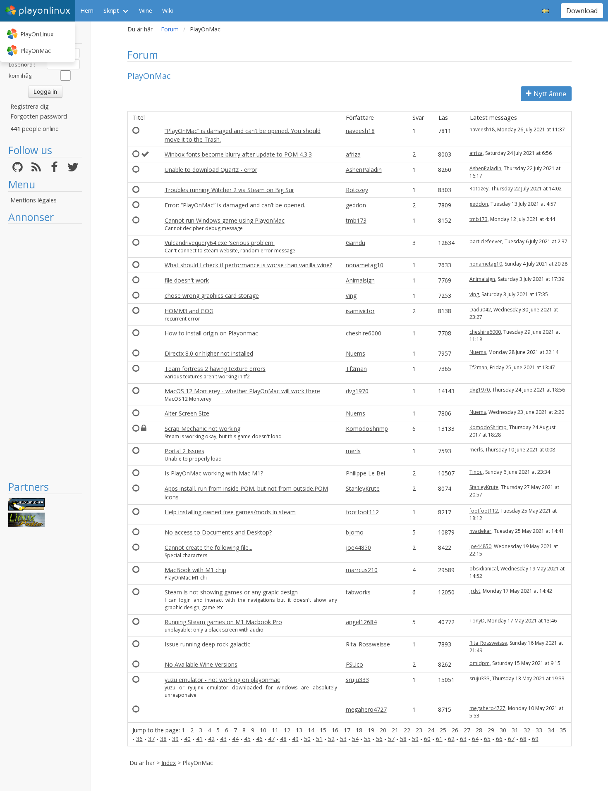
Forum (170, 29)
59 (415, 739)
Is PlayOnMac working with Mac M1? (214, 473)
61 (439, 739)
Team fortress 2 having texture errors (215, 369)
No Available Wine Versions (201, 664)
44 (235, 739)
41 (199, 739)
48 (283, 739)
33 (539, 730)
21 (395, 730)
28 (479, 730)
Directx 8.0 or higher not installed (209, 353)
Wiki (167, 10)
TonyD (477, 620)
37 (151, 739)
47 (271, 739)
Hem (86, 10)
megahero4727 (366, 709)
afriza (353, 154)
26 (455, 730)
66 (499, 739)
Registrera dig (29, 106)
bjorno (355, 532)
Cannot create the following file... (208, 547)
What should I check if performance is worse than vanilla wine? (248, 265)
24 (431, 730)
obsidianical (483, 568)
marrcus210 (362, 570)
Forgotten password (38, 116)
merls (353, 451)
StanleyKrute (363, 488)
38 (163, 739)
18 (359, 730)
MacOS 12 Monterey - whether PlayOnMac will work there (242, 391)
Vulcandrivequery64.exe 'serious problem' (220, 243)
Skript (111, 10)
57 (391, 739)
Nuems (355, 353)
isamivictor (360, 311)
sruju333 (357, 680)
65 (487, 739)
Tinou (476, 471)
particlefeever (485, 241)
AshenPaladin (364, 169)
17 (347, 730)
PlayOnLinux (36, 34)
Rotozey (357, 190)
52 (331, 739)
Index (168, 763)
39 (175, 739)
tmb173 (356, 220)
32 (527, 730)
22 (407, 730)
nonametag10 (364, 265)
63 (463, 739)
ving (351, 295)
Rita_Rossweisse (368, 644)
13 (299, 730)
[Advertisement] (45, 352)
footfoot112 (362, 512)
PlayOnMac (35, 51)
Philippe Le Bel (365, 473)
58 (403, 739)
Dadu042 (480, 309)
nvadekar (480, 530)
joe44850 (358, 547)
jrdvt (474, 590)
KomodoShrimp (367, 428)
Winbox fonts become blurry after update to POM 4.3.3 (238, 154)
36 (139, 739)
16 (335, 730)
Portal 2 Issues (184, 451)
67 (511, 739)
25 (443, 730)
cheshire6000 (363, 333)
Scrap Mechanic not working (202, 428)
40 (187, 739)
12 (287, 730)
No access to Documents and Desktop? (218, 532)
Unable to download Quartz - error (211, 169)
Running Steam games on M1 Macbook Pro (223, 622)
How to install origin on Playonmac (211, 333)
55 (367, 739)
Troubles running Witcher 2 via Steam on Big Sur (229, 190)
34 (551, 730)
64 (475, 739)
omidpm (479, 663)
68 (523, 739)
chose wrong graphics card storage (212, 295)
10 (263, 730)
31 (515, 730)
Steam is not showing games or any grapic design (231, 592)
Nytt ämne (550, 93)
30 (503, 730)
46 (259, 739)
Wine (145, 10)
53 (343, 739)
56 (379, 739)
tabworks (358, 592)
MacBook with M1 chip (195, 570)
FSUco (354, 664)
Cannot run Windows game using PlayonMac (225, 220)
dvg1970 (357, 391)
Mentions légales (33, 200)
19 (371, 730)
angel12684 (361, 622)
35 (563, 730)
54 (355, 739)
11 (275, 730)
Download (582, 10)
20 (383, 730)
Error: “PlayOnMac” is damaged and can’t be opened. (235, 205)
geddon (356, 205)
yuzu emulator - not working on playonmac (222, 680)
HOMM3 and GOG (189, 311)
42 (211, 739)
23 (419, 730)
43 (223, 739)
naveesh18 (360, 131)
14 (311, 730)
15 (323, 730)
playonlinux (44, 10)
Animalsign (360, 280)
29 (491, 730)
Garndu (355, 243)
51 (319, 739)
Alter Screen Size (187, 413)
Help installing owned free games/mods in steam (230, 512)
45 (247, 739)
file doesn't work (187, 280)
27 (467, 730)
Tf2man (356, 369)
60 (427, 739)
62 (451, 739)
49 (295, 739)
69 (535, 739)
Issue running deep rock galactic (207, 644)
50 (307, 739)
